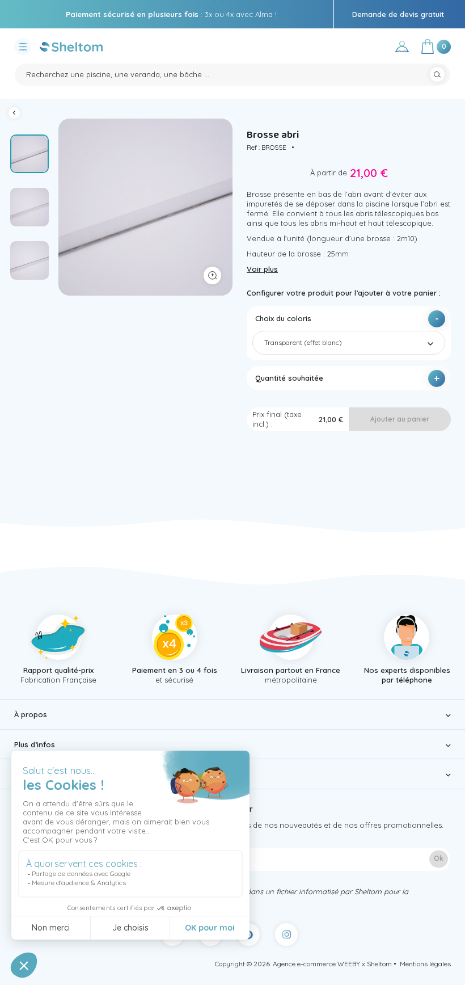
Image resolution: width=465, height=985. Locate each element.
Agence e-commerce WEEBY (316, 963)
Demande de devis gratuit (398, 14)
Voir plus (262, 268)
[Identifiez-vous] (402, 48)
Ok (438, 858)
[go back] (17, 114)
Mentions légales (425, 963)
